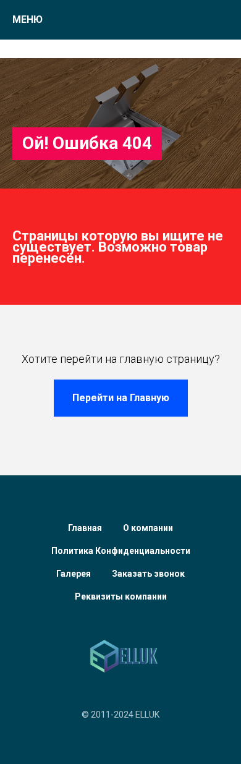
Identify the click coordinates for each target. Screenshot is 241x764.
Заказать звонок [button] (148, 574)
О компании (148, 528)
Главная (85, 528)
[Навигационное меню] (220, 20)
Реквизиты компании (121, 596)
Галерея (73, 574)
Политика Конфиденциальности (120, 551)
